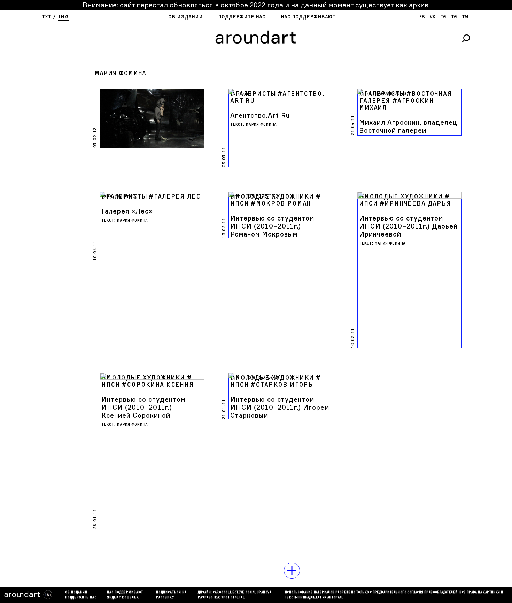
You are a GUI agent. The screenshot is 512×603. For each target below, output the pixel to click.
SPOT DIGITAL (233, 597)
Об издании (185, 17)
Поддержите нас (241, 17)
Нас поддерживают (308, 17)
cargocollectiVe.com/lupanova (242, 592)
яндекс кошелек (123, 597)
